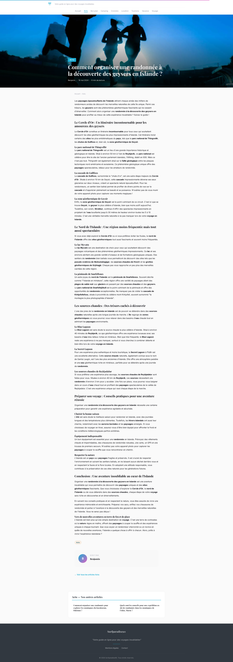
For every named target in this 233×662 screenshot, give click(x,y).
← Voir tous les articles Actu (87, 574)
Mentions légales (112, 648)
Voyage (155, 11)
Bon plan (94, 11)
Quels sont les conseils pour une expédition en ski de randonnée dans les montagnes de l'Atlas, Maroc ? (139, 608)
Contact (124, 648)
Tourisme (135, 11)
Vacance (145, 11)
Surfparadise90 (116, 631)
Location (125, 11)
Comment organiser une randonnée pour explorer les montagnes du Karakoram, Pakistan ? (90, 608)
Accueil (78, 11)
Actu (86, 11)
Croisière (114, 11)
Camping (104, 11)
